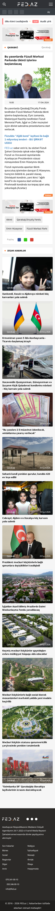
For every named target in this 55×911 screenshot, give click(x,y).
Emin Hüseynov (14, 228)
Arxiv (4, 868)
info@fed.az (11, 889)
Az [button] (49, 12)
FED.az (9, 148)
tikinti (9, 219)
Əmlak (30, 859)
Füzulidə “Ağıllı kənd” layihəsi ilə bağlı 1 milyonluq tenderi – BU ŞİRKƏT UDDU (27, 139)
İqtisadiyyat (33, 850)
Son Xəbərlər (8, 845)
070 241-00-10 (12, 879)
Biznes (5, 850)
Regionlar (6, 859)
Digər (4, 864)
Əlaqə (30, 864)
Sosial (4, 855)
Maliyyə (31, 845)
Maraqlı (31, 855)
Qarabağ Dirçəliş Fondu (29, 219)
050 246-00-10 (12, 884)
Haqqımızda (33, 868)
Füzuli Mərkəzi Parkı (37, 228)
